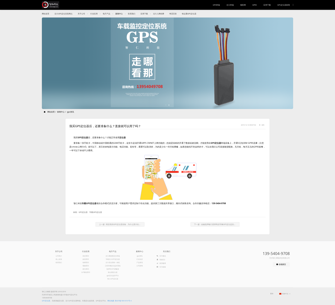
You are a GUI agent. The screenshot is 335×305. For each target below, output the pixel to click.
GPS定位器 (83, 212)
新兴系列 (86, 269)
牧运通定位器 (112, 272)
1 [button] (166, 105)
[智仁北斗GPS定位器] (50, 5)
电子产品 (106, 13)
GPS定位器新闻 (283, 5)
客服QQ (162, 259)
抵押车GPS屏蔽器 (113, 269)
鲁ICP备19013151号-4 (123, 301)
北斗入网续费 (158, 13)
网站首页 (45, 13)
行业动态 (139, 259)
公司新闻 (139, 266)
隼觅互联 (173, 13)
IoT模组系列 (85, 272)
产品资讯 (139, 262)
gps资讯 (70, 112)
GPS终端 (216, 5)
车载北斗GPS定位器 (113, 259)
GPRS (254, 5)
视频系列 (86, 266)
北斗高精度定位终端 (113, 256)
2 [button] (169, 105)
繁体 (271, 293)
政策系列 (86, 259)
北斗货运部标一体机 (113, 262)
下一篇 (216, 224)
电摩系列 (86, 262)
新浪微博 (162, 263)
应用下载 (267, 5)
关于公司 (81, 13)
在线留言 (282, 264)
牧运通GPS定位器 (189, 13)
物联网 (243, 5)
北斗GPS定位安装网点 (63, 13)
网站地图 (110, 301)
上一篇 (121, 224)
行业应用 (94, 13)
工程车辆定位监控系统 (113, 266)
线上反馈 (59, 259)
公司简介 (59, 256)
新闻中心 (119, 13)
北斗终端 (230, 5)
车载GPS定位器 (95, 212)
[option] (167, 63)
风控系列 (86, 256)
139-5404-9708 (276, 253)
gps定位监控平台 (113, 275)
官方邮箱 (162, 267)
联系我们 (131, 13)
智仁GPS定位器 (112, 279)
